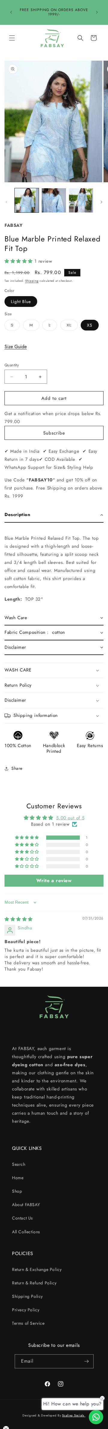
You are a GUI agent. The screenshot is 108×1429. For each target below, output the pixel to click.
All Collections (26, 1232)
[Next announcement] (97, 12)
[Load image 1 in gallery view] (27, 200)
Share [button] (16, 768)
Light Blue (21, 302)
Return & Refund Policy (34, 1283)
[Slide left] (6, 202)
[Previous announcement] (11, 12)
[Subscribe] (86, 1361)
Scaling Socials (73, 1415)
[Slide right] (101, 202)
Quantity (11, 365)
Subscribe (54, 433)
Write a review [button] (53, 880)
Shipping (32, 281)
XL (72, 326)
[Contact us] (96, 1417)
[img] (18, 919)
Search (19, 1164)
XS (89, 325)
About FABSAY (26, 1205)
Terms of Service (28, 1323)
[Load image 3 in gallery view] (81, 200)
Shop (17, 1191)
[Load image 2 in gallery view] (54, 200)
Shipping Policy (27, 1296)
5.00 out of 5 (70, 818)
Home (17, 1178)
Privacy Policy (25, 1310)
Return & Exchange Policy (37, 1269)
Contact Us (22, 1218)
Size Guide (15, 346)
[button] (12, 38)
